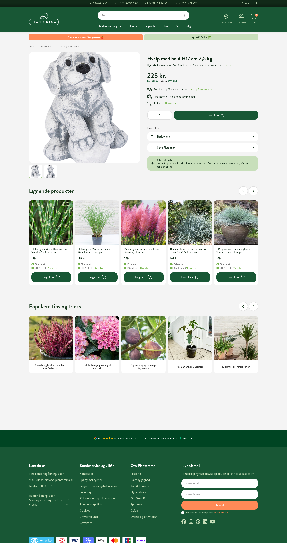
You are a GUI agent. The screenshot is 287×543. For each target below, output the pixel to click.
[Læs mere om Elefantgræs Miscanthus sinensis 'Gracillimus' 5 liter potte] (97, 222)
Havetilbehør (45, 46)
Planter (132, 26)
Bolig (188, 26)
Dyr (176, 26)
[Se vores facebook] (183, 522)
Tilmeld (220, 505)
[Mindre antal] (153, 115)
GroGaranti (100, 3)
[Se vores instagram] (191, 522)
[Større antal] (167, 115)
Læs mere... (229, 65)
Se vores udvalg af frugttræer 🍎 (85, 37)
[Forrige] (243, 190)
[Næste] (253, 190)
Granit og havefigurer (68, 46)
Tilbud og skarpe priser (109, 26)
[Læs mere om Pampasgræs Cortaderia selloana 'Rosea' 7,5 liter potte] (143, 222)
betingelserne (221, 512)
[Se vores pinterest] (198, 522)
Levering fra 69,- (158, 3)
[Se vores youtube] (213, 522)
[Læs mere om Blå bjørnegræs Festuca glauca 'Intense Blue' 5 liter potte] (236, 222)
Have (165, 26)
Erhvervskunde (250, 3)
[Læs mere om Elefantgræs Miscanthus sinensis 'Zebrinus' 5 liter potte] (51, 222)
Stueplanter (150, 26)
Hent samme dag (128, 3)
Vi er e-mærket (188, 3)
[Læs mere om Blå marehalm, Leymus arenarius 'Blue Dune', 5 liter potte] (190, 222)
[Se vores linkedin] (205, 522)
